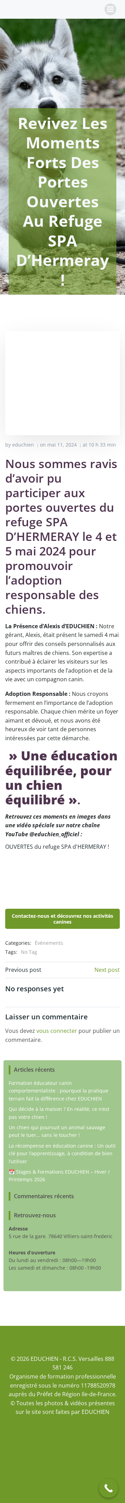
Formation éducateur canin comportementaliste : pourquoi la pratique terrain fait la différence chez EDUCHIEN (58, 1091)
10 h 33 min (102, 444)
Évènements (49, 943)
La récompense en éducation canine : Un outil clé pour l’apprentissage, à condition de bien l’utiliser (62, 1153)
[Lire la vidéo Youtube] (62, 876)
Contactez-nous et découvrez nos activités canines (62, 919)
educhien (23, 444)
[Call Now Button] (108, 1488)
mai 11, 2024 (62, 444)
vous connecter (56, 1031)
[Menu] (110, 9)
